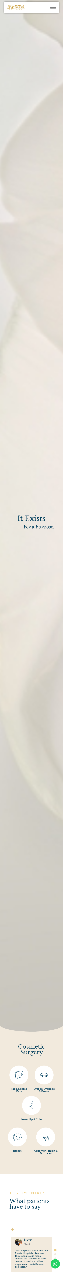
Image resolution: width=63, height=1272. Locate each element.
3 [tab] (55, 1258)
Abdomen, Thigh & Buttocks (46, 1152)
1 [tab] (55, 1250)
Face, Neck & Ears (19, 1090)
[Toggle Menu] (53, 7)
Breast (17, 1150)
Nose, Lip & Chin (31, 1119)
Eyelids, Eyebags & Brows (44, 1090)
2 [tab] (55, 1254)
